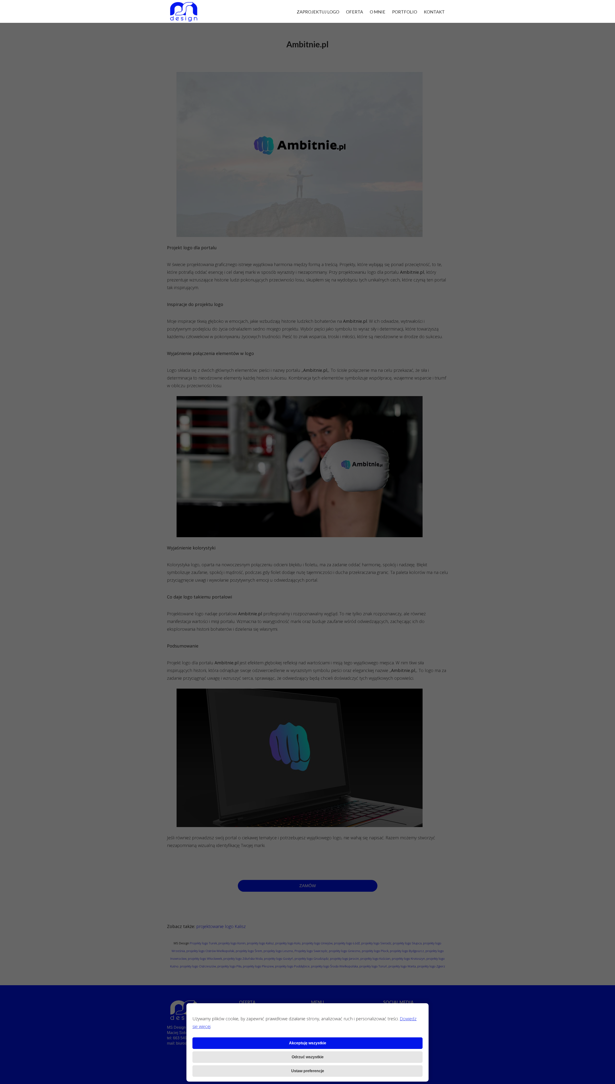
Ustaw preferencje (307, 1071)
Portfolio (404, 11)
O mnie (377, 11)
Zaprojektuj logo (318, 11)
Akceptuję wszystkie (307, 1043)
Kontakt (434, 11)
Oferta (354, 11)
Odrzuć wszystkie (308, 1057)
